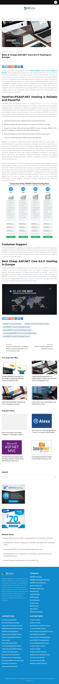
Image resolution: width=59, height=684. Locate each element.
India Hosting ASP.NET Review (11, 637)
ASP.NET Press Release (38, 583)
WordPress (29, 680)
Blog (7, 18)
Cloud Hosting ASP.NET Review (11, 646)
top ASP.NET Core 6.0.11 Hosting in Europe (16, 336)
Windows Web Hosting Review (11, 657)
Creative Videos (35, 620)
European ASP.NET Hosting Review (13, 660)
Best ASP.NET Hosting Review (39, 640)
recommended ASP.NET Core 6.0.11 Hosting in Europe (19, 333)
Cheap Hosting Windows (9, 666)
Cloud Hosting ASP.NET (37, 657)
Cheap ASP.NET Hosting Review (40, 637)
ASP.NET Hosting (14, 18)
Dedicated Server (36, 585)
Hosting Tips (34, 591)
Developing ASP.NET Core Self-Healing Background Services (23, 549)
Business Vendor (35, 622)
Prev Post (17, 348)
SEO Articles (34, 606)
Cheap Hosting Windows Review (12, 625)
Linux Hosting (34, 594)
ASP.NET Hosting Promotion (39, 580)
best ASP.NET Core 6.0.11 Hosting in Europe (16, 327)
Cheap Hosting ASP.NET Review (12, 649)
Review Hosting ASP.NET (9, 643)
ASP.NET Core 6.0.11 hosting (45, 103)
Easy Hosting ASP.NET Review (39, 643)
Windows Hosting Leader (10, 652)
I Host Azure (6, 640)
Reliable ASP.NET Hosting (38, 652)
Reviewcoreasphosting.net (38, 663)
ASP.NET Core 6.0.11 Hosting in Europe (37, 324)
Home (3, 18)
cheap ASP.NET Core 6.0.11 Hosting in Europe (17, 330)
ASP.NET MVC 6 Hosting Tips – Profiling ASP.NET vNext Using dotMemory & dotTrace (13, 459)
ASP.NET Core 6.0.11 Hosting (12, 324)
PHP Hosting (34, 597)
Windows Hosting (36, 612)
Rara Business (33, 678)
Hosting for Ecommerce (9, 663)
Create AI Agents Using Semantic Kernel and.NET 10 (20, 560)
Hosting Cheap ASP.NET (9, 620)
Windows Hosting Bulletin (10, 631)
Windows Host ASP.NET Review (12, 634)
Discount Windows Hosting (10, 622)
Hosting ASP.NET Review (38, 628)
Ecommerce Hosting (37, 588)
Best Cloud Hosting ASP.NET (11, 654)
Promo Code (34, 603)
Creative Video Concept (37, 646)
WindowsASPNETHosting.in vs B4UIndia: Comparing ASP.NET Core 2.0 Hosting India (13, 378)
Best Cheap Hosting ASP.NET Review (41, 631)
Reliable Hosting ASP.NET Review (12, 628)
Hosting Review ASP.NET (38, 634)
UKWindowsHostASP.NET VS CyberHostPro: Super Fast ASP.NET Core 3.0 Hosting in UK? (44, 378)
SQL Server (34, 609)
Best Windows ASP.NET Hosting (40, 625)
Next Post (44, 347)
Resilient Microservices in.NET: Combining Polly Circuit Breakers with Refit (28, 538)
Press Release (35, 600)
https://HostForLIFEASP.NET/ (33, 279)
